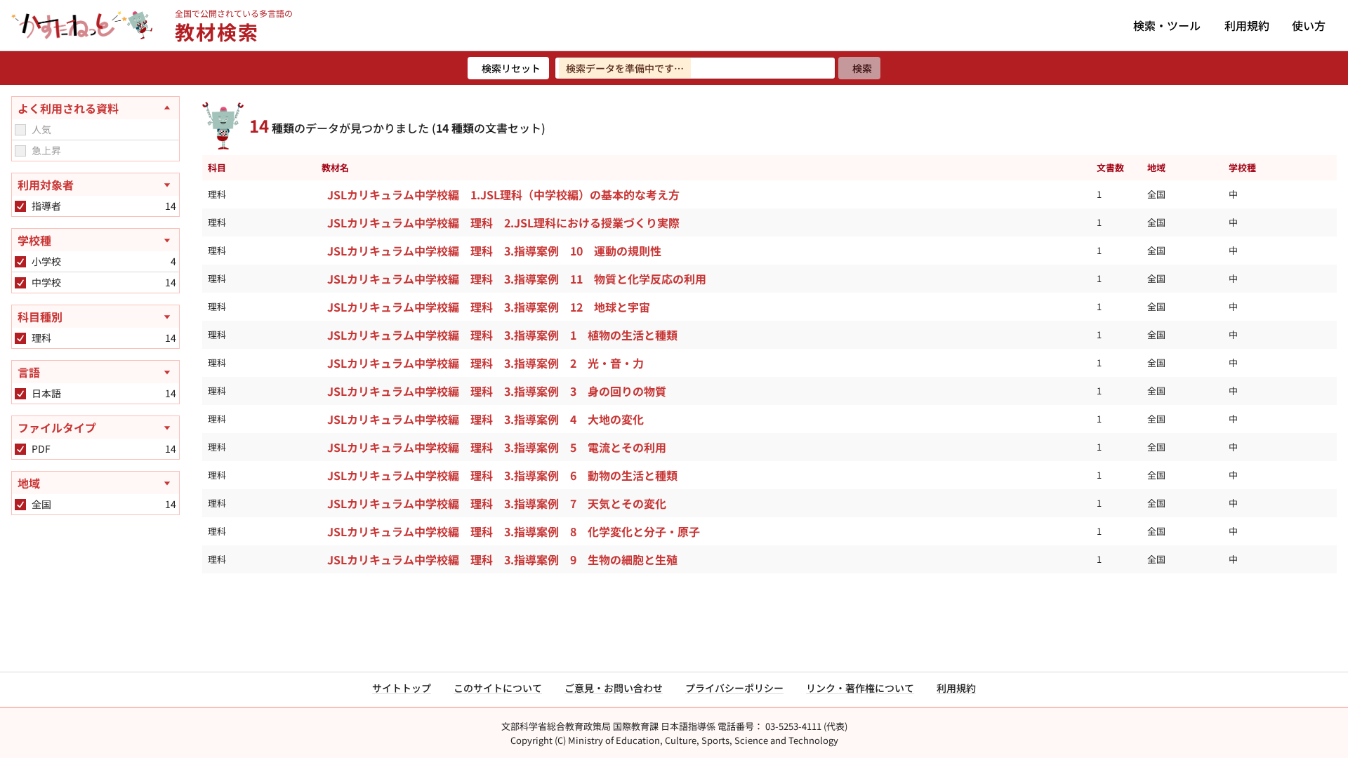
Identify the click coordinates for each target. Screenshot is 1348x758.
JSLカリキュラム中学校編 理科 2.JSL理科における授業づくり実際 (503, 222)
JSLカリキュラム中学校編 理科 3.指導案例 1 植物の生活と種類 (502, 334)
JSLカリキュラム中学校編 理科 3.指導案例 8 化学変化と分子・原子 (513, 531)
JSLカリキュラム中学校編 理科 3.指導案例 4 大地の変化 (485, 419)
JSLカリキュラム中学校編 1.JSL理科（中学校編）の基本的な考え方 (503, 194)
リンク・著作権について (860, 688)
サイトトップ (401, 688)
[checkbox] (20, 129)
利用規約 (1246, 25)
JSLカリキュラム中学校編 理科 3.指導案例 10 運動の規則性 (494, 250)
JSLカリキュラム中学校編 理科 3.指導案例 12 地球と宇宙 (488, 306)
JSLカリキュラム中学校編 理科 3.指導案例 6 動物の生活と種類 (502, 475)
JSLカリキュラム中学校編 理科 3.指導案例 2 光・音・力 (485, 362)
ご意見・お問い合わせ (613, 688)
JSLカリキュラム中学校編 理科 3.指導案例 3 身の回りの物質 (496, 391)
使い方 (1309, 25)
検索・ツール (1167, 25)
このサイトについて (498, 688)
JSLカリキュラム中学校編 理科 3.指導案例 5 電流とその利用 (496, 447)
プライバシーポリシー (734, 688)
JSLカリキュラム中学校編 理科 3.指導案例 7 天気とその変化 (496, 503)
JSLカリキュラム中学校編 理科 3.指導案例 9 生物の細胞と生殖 (502, 559)
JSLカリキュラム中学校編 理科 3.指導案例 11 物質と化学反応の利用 (516, 278)
